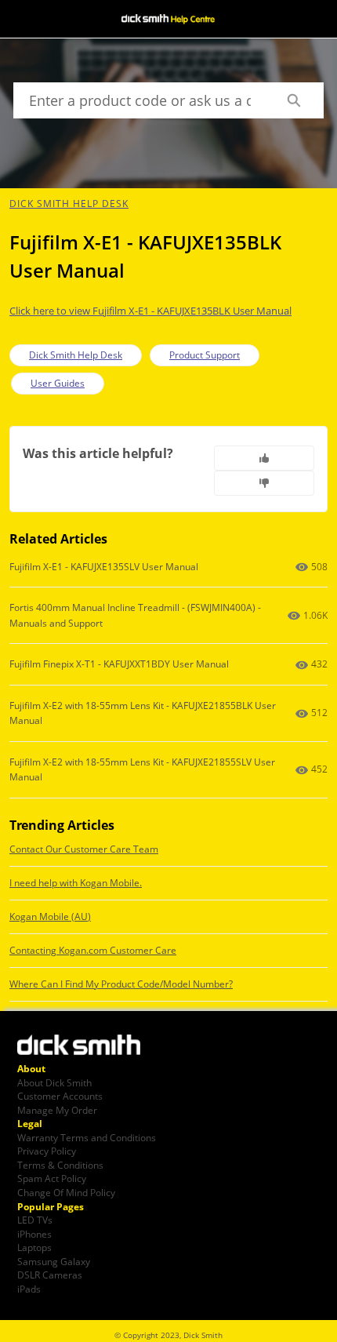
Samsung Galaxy (53, 1261)
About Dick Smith (54, 1082)
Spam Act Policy (51, 1178)
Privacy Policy (46, 1150)
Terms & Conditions (60, 1164)
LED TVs (35, 1219)
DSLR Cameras (49, 1274)
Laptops (34, 1247)
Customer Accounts (60, 1095)
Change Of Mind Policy (66, 1192)
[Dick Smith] (87, 1046)
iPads (29, 1288)
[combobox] (138, 100)
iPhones (34, 1233)
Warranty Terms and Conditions (86, 1137)
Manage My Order (57, 1110)
